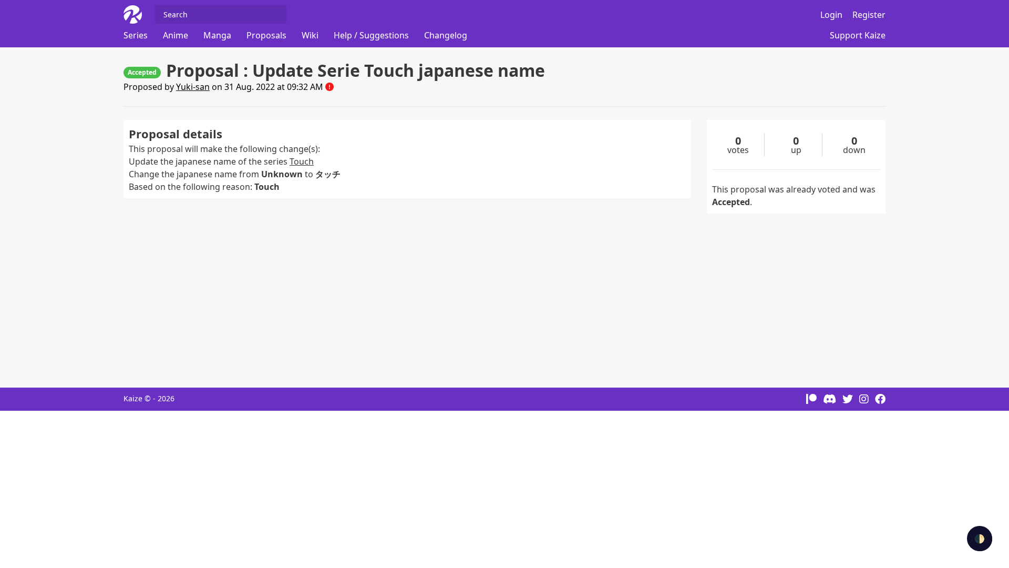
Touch (302, 161)
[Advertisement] (407, 287)
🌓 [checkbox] (979, 538)
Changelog (445, 35)
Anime (175, 35)
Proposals (266, 35)
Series (135, 35)
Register (869, 15)
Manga (217, 35)
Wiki (310, 35)
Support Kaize (858, 35)
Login (831, 15)
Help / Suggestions (371, 35)
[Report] (329, 87)
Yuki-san (193, 87)
